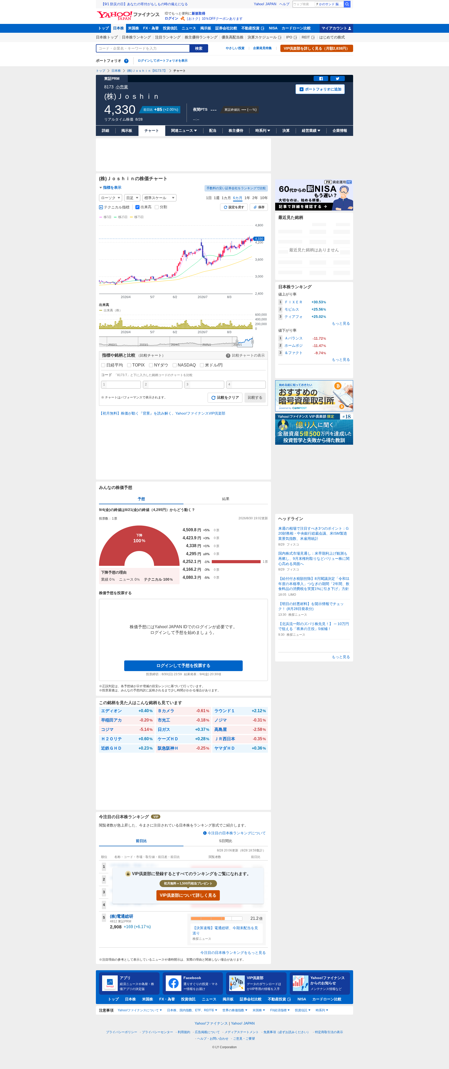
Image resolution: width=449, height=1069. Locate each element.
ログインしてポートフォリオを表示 (163, 60)
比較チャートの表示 (248, 355)
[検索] (347, 4)
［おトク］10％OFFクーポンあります (214, 19)
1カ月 (226, 198)
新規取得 (198, 13)
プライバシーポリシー (121, 1032)
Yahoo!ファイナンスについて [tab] (138, 1010)
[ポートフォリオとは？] (126, 61)
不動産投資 (250, 28)
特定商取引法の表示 (329, 1032)
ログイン (171, 18)
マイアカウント (334, 28)
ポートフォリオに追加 (323, 89)
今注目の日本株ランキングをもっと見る (233, 952)
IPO (289, 37)
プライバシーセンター (157, 1032)
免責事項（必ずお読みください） (286, 1032)
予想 (141, 499)
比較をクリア (228, 397)
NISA (273, 28)
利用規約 (184, 1032)
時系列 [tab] (320, 1010)
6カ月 (237, 198)
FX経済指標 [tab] (278, 1010)
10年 (264, 198)
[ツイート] (337, 78)
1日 (209, 198)
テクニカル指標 (116, 207)
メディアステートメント (241, 1032)
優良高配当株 (232, 37)
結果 (225, 499)
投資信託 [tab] (301, 1010)
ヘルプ (284, 4)
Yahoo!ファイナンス (211, 1023)
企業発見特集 (262, 48)
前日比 (141, 841)
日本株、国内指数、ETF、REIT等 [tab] (190, 1010)
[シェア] (321, 78)
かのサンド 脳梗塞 (331, 4)
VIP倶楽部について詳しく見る (188, 895)
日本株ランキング (136, 37)
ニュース (189, 28)
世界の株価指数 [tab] (233, 1010)
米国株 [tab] (257, 1010)
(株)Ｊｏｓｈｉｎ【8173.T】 (147, 71)
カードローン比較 (296, 28)
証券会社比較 (226, 28)
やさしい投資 (235, 48)
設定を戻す (236, 207)
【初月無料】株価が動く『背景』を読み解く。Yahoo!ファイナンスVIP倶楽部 (162, 413)
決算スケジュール (262, 37)
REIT (306, 37)
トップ (103, 28)
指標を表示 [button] (112, 187)
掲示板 (205, 28)
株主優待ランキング (201, 37)
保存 (261, 207)
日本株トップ (107, 37)
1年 (247, 198)
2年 (255, 198)
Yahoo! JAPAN (265, 4)
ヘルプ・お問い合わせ (212, 1038)
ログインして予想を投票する (183, 665)
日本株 (118, 28)
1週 (217, 198)
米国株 (133, 28)
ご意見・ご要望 (244, 1038)
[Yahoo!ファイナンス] (129, 12)
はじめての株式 (332, 37)
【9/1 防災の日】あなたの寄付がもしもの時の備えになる (144, 4)
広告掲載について (207, 1032)
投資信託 (170, 28)
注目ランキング (168, 37)
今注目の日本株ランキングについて (237, 833)
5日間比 (225, 841)
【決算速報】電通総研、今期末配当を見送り (225, 930)
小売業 (122, 87)
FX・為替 (151, 28)
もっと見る (341, 323)
